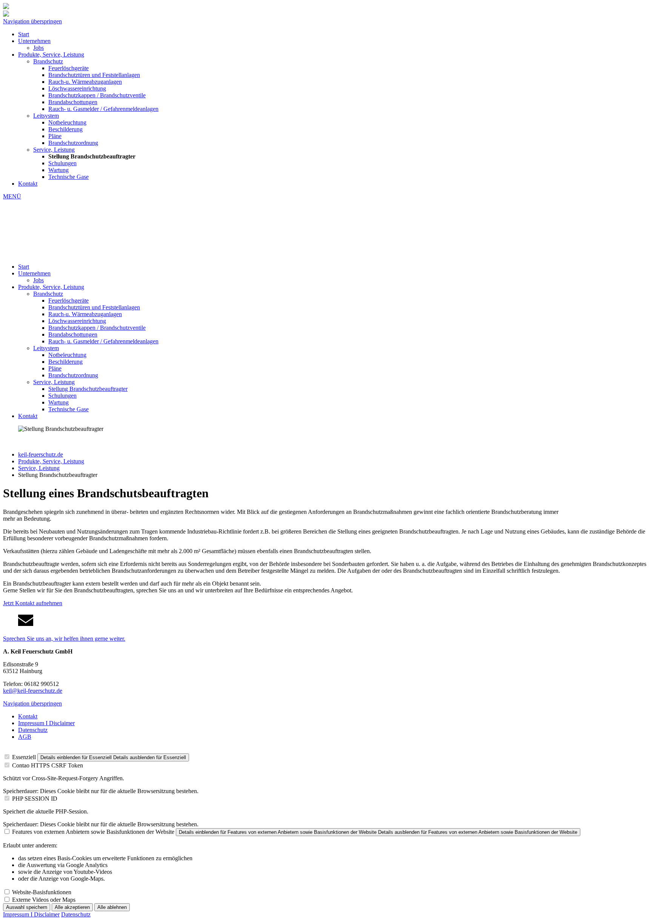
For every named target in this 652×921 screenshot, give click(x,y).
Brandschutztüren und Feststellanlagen (94, 75)
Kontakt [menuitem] (27, 716)
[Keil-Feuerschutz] (326, 231)
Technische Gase (68, 177)
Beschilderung (65, 129)
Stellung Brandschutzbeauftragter (88, 389)
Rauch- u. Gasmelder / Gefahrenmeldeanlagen (103, 109)
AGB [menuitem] (24, 736)
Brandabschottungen (72, 102)
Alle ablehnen (112, 907)
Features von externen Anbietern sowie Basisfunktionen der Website (93, 832)
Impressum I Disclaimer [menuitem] (46, 723)
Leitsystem (46, 115)
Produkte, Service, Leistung (51, 54)
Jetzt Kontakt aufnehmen (32, 603)
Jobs (38, 48)
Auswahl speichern (26, 907)
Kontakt (27, 183)
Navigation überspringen (32, 21)
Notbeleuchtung (67, 122)
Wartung (58, 170)
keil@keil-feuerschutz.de (32, 690)
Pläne (55, 136)
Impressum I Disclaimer (31, 914)
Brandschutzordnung (73, 143)
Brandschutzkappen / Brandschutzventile (97, 95)
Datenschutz (76, 914)
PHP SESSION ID (34, 798)
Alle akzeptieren (72, 907)
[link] (326, 627)
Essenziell (24, 757)
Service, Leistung (54, 149)
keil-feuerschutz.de (40, 454)
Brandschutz (48, 61)
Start (23, 34)
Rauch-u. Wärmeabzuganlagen (85, 81)
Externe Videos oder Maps (43, 899)
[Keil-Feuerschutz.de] (6, 14)
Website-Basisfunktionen (41, 892)
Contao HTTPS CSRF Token (47, 765)
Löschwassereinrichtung (77, 88)
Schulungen (62, 163)
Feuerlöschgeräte (68, 68)
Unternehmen (34, 41)
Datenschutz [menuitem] (33, 730)
